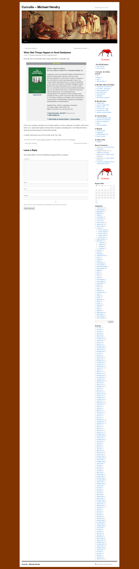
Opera (98, 294)
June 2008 (99, 489)
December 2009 (100, 456)
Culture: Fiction (100, 222)
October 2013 (100, 401)
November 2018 (100, 348)
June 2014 (99, 390)
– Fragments (101, 246)
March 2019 (99, 344)
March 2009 (99, 472)
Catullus (99, 215)
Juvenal (98, 277)
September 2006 (100, 526)
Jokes (98, 275)
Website (26, 195)
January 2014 (100, 395)
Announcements (100, 209)
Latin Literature (41, 139)
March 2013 (99, 410)
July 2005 (99, 551)
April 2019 (99, 342)
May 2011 (99, 426)
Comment (27, 159)
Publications (99, 95)
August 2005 (100, 549)
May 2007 (99, 513)
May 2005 (99, 555)
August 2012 (100, 414)
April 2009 (99, 470)
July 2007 (99, 509)
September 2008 (100, 483)
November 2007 (100, 502)
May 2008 (99, 491)
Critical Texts (100, 219)
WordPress (99, 141)
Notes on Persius (101, 68)
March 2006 (99, 537)
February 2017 (100, 373)
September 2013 (100, 403)
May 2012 (99, 417)
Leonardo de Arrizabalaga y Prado (105, 162)
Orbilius (48, 139)
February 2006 (100, 538)
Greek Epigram (100, 263)
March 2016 (99, 382)
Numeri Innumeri (101, 292)
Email (26, 189)
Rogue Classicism (101, 136)
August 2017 (100, 368)
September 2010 (100, 439)
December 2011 (100, 419)
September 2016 (100, 381)
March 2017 (99, 371)
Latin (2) (99, 79)
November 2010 (100, 436)
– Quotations (101, 248)
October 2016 (100, 379)
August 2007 (100, 507)
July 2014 (99, 388)
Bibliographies (100, 211)
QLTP (98, 307)
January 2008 (100, 498)
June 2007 (99, 511)
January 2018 (100, 359)
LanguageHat (100, 132)
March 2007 (99, 516)
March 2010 (99, 450)
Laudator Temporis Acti (102, 134)
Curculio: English (102, 231)
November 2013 (100, 399)
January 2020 (100, 337)
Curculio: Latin (101, 235)
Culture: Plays (100, 224)
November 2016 (100, 377)
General (98, 259)
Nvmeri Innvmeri (101, 94)
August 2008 (100, 485)
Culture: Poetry (100, 226)
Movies (98, 286)
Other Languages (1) (102, 81)
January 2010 (100, 454)
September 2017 (100, 366)
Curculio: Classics (102, 230)
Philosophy (99, 299)
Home (25, 41)
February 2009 (100, 474)
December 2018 (100, 346)
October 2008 (100, 481)
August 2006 (100, 527)
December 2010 (100, 434)
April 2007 (99, 515)
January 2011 (100, 432)
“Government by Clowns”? (103, 163)
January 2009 (100, 476)
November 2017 (100, 362)
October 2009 (100, 459)
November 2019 (100, 338)
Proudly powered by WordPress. (105, 564)
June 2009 (99, 467)
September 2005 (100, 548)
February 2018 (100, 357)
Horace (98, 274)
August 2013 (100, 404)
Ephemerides (100, 241)
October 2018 (100, 349)
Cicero (59, 139)
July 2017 (99, 370)
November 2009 (100, 458)
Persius (98, 297)
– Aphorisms (101, 242)
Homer (98, 272)
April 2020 (99, 333)
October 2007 (100, 503)
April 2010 (99, 448)
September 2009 (100, 461)
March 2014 (99, 392)
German (98, 261)
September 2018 (100, 351)
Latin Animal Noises (102, 92)
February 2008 (100, 496)
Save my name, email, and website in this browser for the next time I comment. (45, 204)
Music (98, 288)
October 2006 (100, 524)
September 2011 (100, 423)
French (98, 257)
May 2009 (99, 469)
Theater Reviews (101, 312)
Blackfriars (99, 213)
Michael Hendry (52, 55)
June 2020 (99, 331)
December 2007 (100, 500)
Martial (98, 285)
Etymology (99, 250)
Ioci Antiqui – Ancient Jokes (103, 88)
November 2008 (100, 480)
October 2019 (100, 340)
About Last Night (101, 130)
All (97, 75)
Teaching (99, 310)
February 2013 (100, 412)
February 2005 (100, 559)
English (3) (99, 77)
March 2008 (99, 494)
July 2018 (99, 353)
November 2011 (100, 421)
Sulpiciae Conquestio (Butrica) (104, 112)
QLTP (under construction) (103, 97)
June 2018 (99, 355)
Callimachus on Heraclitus (103, 152)
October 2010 (100, 437)
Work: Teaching (100, 318)
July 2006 (99, 529)
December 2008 (100, 478)
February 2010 (100, 452)
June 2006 (99, 531)
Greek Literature (100, 268)
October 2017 (100, 364)
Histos (98, 123)
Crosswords (99, 220)
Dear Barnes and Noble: (81, 48)
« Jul (96, 202)
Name (26, 182)
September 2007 (100, 505)
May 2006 (99, 533)
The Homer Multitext (102, 125)
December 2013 (100, 397)
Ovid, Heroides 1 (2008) (102, 108)
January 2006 (100, 540)
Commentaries (100, 217)
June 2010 (99, 445)
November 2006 (100, 522)
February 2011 (100, 430)
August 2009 (100, 463)
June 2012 (99, 415)
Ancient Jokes (100, 208)
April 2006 (99, 535)
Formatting (99, 253)
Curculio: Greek (102, 233)
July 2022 (99, 327)
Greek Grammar (100, 264)
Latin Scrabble (100, 283)
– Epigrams (101, 244)
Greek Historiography (102, 266)
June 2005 (99, 553)
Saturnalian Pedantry (30, 48)
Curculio (99, 228)
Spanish (98, 308)
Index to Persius (100, 66)
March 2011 (99, 428)
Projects (98, 303)
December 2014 (100, 386)
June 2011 (99, 425)
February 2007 (100, 518)
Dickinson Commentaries (103, 121)
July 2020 (99, 329)
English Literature (101, 239)
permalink (72, 139)
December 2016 (100, 375)
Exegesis (99, 252)
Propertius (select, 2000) (102, 110)
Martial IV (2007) (101, 107)
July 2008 (99, 487)
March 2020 (99, 335)
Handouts (99, 270)
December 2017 (100, 360)
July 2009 (99, 465)
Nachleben (99, 290)
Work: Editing (100, 314)
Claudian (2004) (100, 103)
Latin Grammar (100, 279)
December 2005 (100, 542)
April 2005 (99, 557)
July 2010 (99, 443)
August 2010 (100, 441)
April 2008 (99, 492)
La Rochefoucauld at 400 (103, 90)
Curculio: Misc (101, 237)
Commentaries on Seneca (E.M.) (104, 86)
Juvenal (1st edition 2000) (103, 105)
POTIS (98, 301)
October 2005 (100, 546)
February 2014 (100, 393)
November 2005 (100, 544)
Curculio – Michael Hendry (41, 7)
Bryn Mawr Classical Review (104, 119)
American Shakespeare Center (104, 118)
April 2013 (99, 408)
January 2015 (100, 384)
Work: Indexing (100, 316)
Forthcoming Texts (101, 255)
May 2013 (99, 406)
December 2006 (100, 520)
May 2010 (99, 447)
